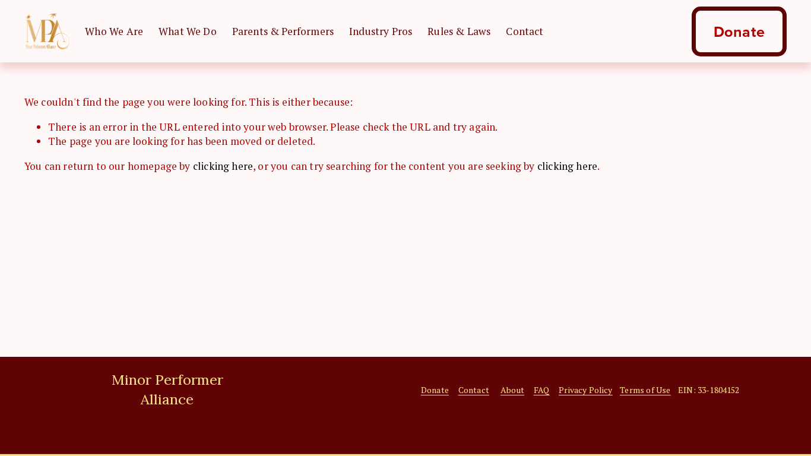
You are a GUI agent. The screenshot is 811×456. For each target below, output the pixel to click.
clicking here (223, 166)
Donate (739, 31)
